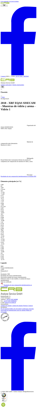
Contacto (3, 76)
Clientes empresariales (18, 85)
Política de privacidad (15, 309)
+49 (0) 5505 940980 (12, 299)
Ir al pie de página (14, 1)
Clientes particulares (6, 85)
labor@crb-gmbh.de (10, 302)
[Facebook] (18, 75)
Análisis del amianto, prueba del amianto (12, 305)
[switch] (3, 400)
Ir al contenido (5, 1)
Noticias (25, 305)
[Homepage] (5, 3)
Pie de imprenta (5, 309)
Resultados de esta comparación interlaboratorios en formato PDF (18, 176)
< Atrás (3, 97)
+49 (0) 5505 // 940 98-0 (22, 76)
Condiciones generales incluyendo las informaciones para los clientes (17, 309)
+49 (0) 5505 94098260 (9, 301)
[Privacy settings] (3, 405)
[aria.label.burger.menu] (1, 78)
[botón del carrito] (2, 87)
